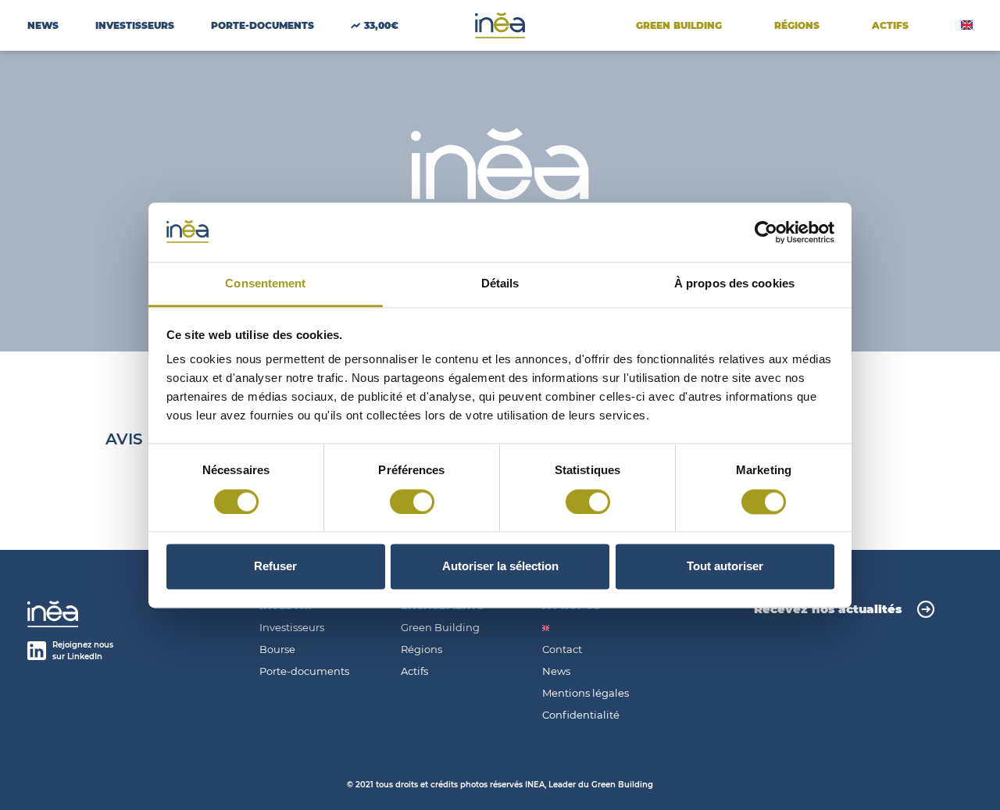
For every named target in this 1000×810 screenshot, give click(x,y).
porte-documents (262, 25)
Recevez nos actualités (828, 608)
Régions (797, 25)
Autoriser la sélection (500, 566)
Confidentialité (581, 715)
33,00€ (381, 25)
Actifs (414, 671)
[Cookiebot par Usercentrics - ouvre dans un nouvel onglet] (766, 232)
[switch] (412, 501)
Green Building (679, 25)
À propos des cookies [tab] (734, 284)
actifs (890, 25)
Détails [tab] (500, 284)
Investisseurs (134, 25)
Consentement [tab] (265, 284)
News (43, 25)
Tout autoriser (725, 566)
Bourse (277, 649)
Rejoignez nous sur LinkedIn (82, 651)
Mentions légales (585, 693)
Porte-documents (304, 671)
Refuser (275, 566)
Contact (562, 649)
